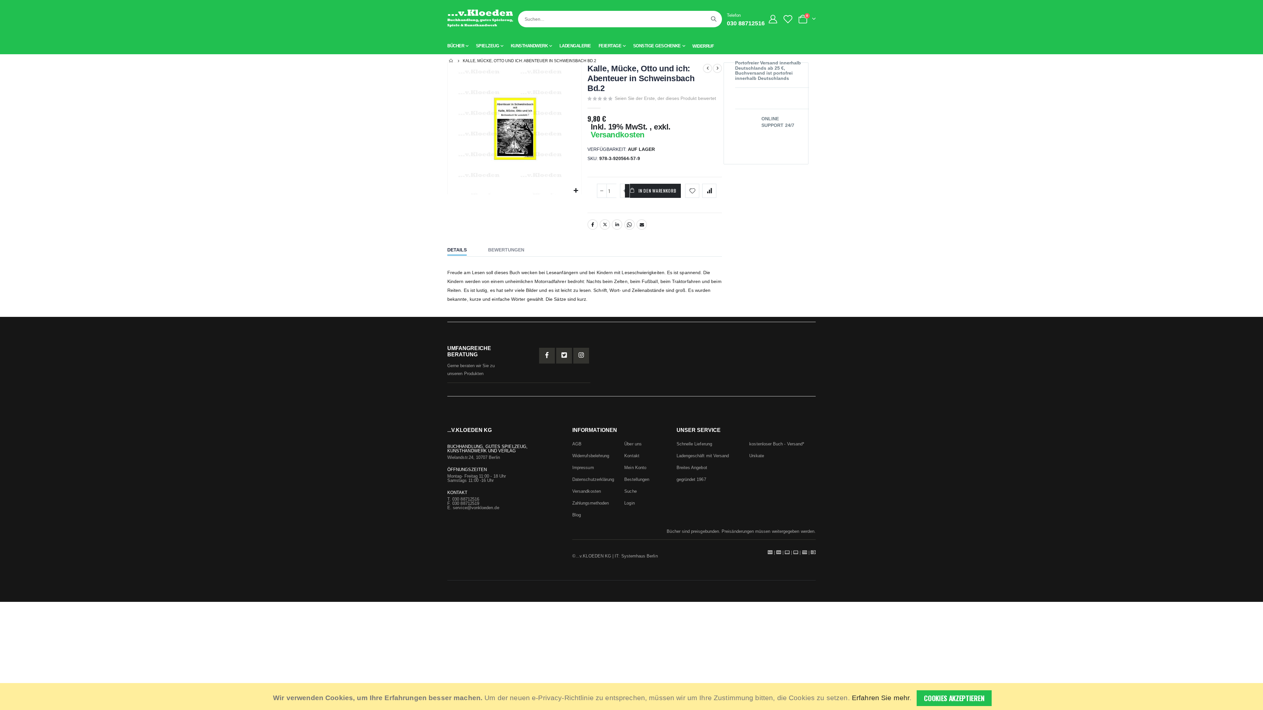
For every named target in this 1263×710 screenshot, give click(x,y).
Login (629, 503)
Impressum (583, 467)
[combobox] (620, 19)
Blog (576, 514)
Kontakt (631, 455)
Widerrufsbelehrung (590, 455)
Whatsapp (629, 224)
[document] (632, 696)
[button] (576, 191)
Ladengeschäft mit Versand (703, 455)
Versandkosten (618, 134)
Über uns (633, 443)
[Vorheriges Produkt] (707, 68)
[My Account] (773, 19)
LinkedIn (617, 224)
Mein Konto (635, 467)
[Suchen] (713, 19)
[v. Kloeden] (480, 19)
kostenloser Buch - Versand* (776, 443)
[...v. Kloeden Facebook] (547, 356)
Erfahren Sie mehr (880, 697)
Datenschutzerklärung (593, 479)
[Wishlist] (789, 19)
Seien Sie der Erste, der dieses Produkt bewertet (665, 98)
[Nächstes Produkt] (717, 68)
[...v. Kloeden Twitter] (564, 356)
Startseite (451, 61)
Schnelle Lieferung (694, 443)
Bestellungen (636, 479)
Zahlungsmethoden (590, 503)
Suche (630, 491)
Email (641, 224)
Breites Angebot (692, 467)
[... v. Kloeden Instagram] (581, 356)
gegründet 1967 (691, 479)
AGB (577, 443)
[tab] (462, 250)
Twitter (605, 224)
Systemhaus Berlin (639, 556)
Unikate (756, 455)
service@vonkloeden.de (476, 507)
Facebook (592, 224)
